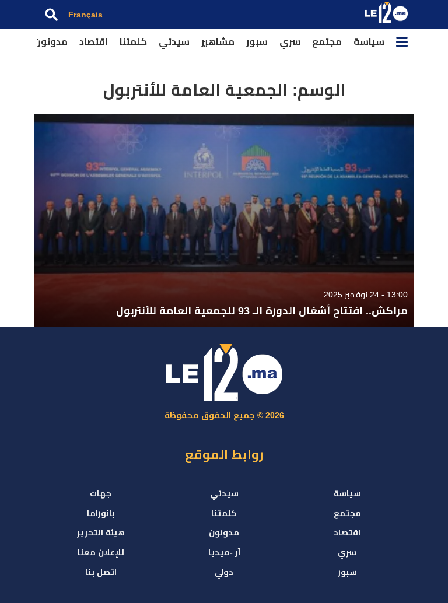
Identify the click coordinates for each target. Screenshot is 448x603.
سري (289, 42)
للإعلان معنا (101, 552)
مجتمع (327, 42)
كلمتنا (133, 42)
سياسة (369, 42)
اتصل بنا (101, 572)
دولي (224, 572)
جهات (100, 493)
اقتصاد (93, 42)
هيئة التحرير (101, 532)
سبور (257, 42)
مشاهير (218, 42)
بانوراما (101, 513)
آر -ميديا (224, 552)
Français (85, 14)
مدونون (51, 42)
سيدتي (174, 42)
